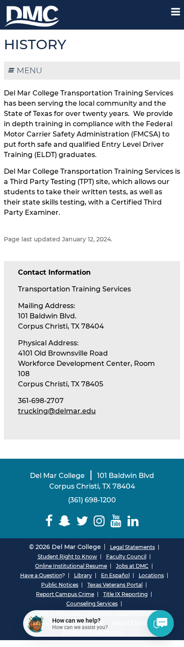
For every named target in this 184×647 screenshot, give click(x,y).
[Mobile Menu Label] (175, 11)
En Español (115, 575)
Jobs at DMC (132, 566)
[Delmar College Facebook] (49, 521)
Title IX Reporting (125, 594)
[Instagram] (99, 521)
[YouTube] (116, 521)
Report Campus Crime (65, 594)
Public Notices (59, 585)
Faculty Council (126, 556)
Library (83, 575)
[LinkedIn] (132, 521)
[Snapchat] (64, 521)
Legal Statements (132, 547)
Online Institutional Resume (71, 566)
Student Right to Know (67, 556)
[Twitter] (82, 521)
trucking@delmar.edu (57, 411)
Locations (151, 575)
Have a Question (41, 575)
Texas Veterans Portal (114, 585)
